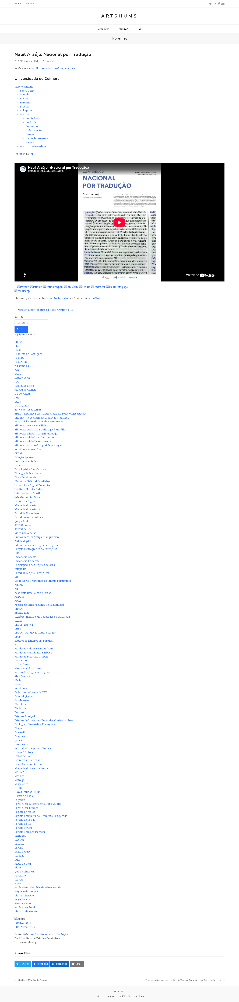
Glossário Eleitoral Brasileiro (32, 481)
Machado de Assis (25, 505)
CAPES (18, 620)
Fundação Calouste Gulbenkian (34, 648)
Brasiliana (21, 688)
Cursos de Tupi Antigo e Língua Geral (38, 537)
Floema (19, 728)
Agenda (24, 94)
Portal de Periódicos (27, 513)
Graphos (20, 736)
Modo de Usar (23, 863)
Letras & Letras (24, 752)
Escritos (19, 712)
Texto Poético (23, 851)
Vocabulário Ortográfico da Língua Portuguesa (43, 580)
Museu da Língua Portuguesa (33, 672)
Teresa (19, 847)
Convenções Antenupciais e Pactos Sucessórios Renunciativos (183, 980)
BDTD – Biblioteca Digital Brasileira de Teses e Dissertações (51, 413)
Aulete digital (23, 541)
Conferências (34, 118)
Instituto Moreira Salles (29, 489)
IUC (17, 381)
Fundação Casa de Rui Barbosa (33, 652)
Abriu (18, 680)
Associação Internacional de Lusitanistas (39, 604)
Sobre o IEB (27, 90)
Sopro (18, 883)
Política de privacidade (131, 996)
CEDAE (18, 453)
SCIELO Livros (23, 525)
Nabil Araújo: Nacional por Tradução (53, 68)
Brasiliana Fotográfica (28, 449)
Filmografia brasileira (28, 473)
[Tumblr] (36, 287)
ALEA (18, 684)
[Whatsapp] (22, 291)
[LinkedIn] (71, 287)
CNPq (18, 628)
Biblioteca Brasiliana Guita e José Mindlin (40, 429)
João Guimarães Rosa (27, 497)
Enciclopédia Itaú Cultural (31, 469)
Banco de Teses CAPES (28, 409)
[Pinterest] (98, 287)
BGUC (18, 373)
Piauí (18, 867)
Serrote (19, 879)
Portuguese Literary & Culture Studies (38, 803)
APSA (18, 600)
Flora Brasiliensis (25, 477)
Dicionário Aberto (25, 557)
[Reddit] (84, 287)
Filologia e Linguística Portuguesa (35, 724)
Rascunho (21, 875)
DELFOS (19, 465)
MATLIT (19, 776)
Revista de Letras (25, 819)
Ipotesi (19, 740)
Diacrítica (20, 704)
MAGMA (19, 772)
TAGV (18, 401)
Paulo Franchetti (25, 907)
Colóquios (26, 110)
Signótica (20, 835)
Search (19, 317)
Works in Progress (37, 138)
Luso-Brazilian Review (28, 764)
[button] (140, 29)
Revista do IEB (23, 823)
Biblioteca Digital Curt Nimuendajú (36, 433)
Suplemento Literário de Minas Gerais (38, 887)
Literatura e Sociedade (28, 760)
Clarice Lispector (25, 895)
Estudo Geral (22, 377)
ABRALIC (20, 584)
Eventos (50, 61)
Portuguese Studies (26, 807)
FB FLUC (19, 357)
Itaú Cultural (22, 664)
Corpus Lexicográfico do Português (36, 549)
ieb (32, 153)
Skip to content (24, 86)
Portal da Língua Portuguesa (32, 573)
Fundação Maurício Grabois (31, 656)
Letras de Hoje (23, 756)
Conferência (52, 298)
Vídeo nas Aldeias (25, 533)
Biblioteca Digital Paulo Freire (33, 441)
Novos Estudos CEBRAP (28, 792)
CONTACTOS (22, 922)
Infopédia (20, 569)
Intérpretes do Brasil (27, 493)
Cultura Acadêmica (26, 461)
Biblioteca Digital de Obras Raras (34, 437)
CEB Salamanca (24, 624)
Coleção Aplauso (24, 457)
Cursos (30, 134)
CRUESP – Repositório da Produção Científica (42, 417)
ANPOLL (19, 596)
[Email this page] (117, 287)
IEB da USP (21, 660)
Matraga (19, 780)
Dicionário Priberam (27, 561)
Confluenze (22, 700)
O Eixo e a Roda (24, 796)
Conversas (32, 126)
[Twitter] (23, 287)
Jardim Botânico (24, 385)
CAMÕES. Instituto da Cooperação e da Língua (42, 616)
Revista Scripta (24, 827)
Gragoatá (20, 732)
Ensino (24, 98)
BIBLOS (19, 341)
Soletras (19, 839)
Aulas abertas (34, 130)
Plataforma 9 (22, 676)
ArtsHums (119, 16)
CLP (17, 346)
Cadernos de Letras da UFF (31, 692)
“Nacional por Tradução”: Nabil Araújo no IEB (44, 309)
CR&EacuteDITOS (25, 927)
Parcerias (26, 102)
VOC (17, 577)
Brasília (25, 106)
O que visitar (22, 393)
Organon (20, 800)
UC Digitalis (22, 405)
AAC (17, 369)
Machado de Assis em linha (31, 768)
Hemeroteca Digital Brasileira (33, 485)
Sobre (98, 996)
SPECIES (19, 843)
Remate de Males (25, 811)
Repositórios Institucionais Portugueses (39, 421)
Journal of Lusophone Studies (33, 748)
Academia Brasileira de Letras (33, 593)
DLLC (18, 350)
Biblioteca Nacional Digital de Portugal (38, 445)
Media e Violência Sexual (31, 980)
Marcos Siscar (23, 903)
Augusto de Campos (26, 891)
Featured (20, 153)
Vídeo (65, 298)
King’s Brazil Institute (28, 668)
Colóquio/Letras (24, 696)
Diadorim (20, 708)
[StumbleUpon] (53, 287)
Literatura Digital (25, 501)
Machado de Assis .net (28, 509)
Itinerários (21, 744)
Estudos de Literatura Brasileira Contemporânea (44, 720)
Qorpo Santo (22, 521)
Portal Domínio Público (29, 517)
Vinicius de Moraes (26, 911)
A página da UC (24, 365)
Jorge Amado (22, 899)
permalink (93, 298)
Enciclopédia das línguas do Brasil (36, 564)
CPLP (18, 636)
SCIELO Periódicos (25, 529)
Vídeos (30, 142)
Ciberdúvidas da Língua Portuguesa (37, 545)
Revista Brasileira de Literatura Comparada (41, 816)
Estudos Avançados (26, 716)
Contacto (110, 996)
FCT (17, 644)
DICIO (18, 553)
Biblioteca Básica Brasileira (31, 425)
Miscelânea (21, 784)
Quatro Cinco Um (25, 871)
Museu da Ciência (25, 389)
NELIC (18, 788)
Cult (17, 859)
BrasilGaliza (22, 612)
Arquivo (25, 114)
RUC (17, 397)
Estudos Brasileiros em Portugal (34, 640)
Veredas (19, 855)
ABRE (18, 588)
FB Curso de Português (28, 354)
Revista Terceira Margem (30, 831)
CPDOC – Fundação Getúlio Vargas (35, 632)
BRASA (19, 608)
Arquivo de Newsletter (34, 146)
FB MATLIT (21, 361)
